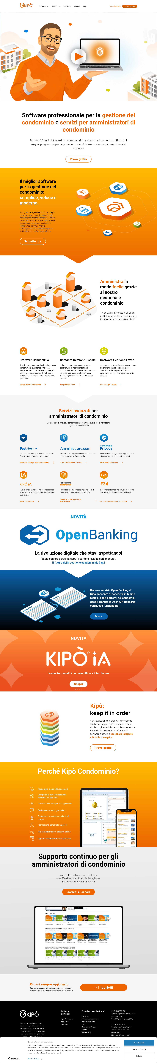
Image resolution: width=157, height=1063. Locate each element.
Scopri (98, 616)
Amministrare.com (88, 1022)
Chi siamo (67, 6)
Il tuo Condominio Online (71, 463)
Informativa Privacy (109, 463)
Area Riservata (115, 6)
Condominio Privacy (89, 1027)
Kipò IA (84, 1030)
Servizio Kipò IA (27, 501)
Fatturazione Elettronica (90, 1019)
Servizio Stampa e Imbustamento (34, 463)
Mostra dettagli (33, 1059)
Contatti (77, 6)
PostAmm (85, 1016)
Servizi (54, 6)
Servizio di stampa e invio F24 (113, 501)
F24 (83, 1024)
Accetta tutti (139, 1043)
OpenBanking (86, 1032)
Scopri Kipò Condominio (30, 385)
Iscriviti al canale (78, 892)
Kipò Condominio (67, 1019)
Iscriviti (107, 987)
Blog (85, 6)
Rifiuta (139, 1056)
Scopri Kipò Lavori (108, 385)
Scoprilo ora (32, 241)
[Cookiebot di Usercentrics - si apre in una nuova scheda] (13, 1058)
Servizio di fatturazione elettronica (70, 500)
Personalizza (138, 1049)
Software (42, 6)
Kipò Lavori (65, 1022)
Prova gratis (130, 6)
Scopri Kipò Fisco (68, 385)
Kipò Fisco (64, 1024)
